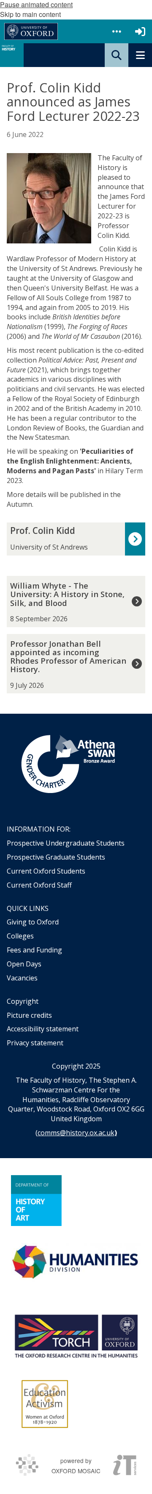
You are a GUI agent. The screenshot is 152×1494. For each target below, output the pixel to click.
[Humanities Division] (76, 1262)
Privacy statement (35, 1042)
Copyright (22, 1001)
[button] (116, 31)
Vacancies (22, 978)
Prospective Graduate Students (56, 857)
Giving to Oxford (33, 922)
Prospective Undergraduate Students (66, 843)
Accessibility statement (43, 1028)
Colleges (20, 936)
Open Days (24, 964)
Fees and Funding (34, 950)
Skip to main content (30, 14)
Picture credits (29, 1015)
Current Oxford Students (46, 871)
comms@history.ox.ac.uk (76, 1132)
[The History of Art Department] (36, 1200)
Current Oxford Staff (39, 885)
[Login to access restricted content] (140, 31)
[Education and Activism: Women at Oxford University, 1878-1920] (45, 1404)
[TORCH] (76, 1335)
